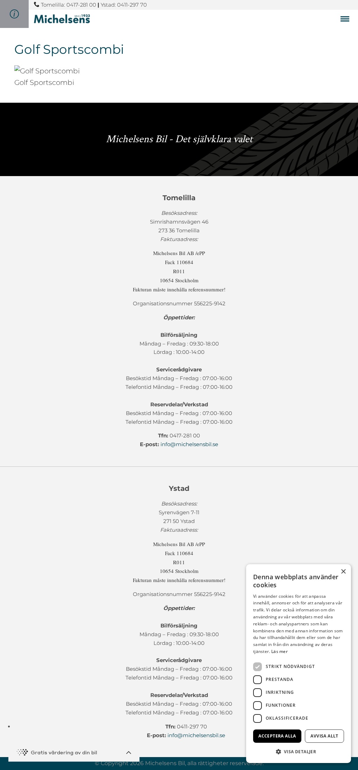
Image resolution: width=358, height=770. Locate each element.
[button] (298, 751)
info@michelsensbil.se (189, 444)
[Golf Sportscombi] (47, 71)
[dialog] (298, 663)
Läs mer (279, 651)
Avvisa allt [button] (324, 736)
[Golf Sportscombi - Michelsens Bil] (62, 18)
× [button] (343, 571)
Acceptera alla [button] (277, 736)
